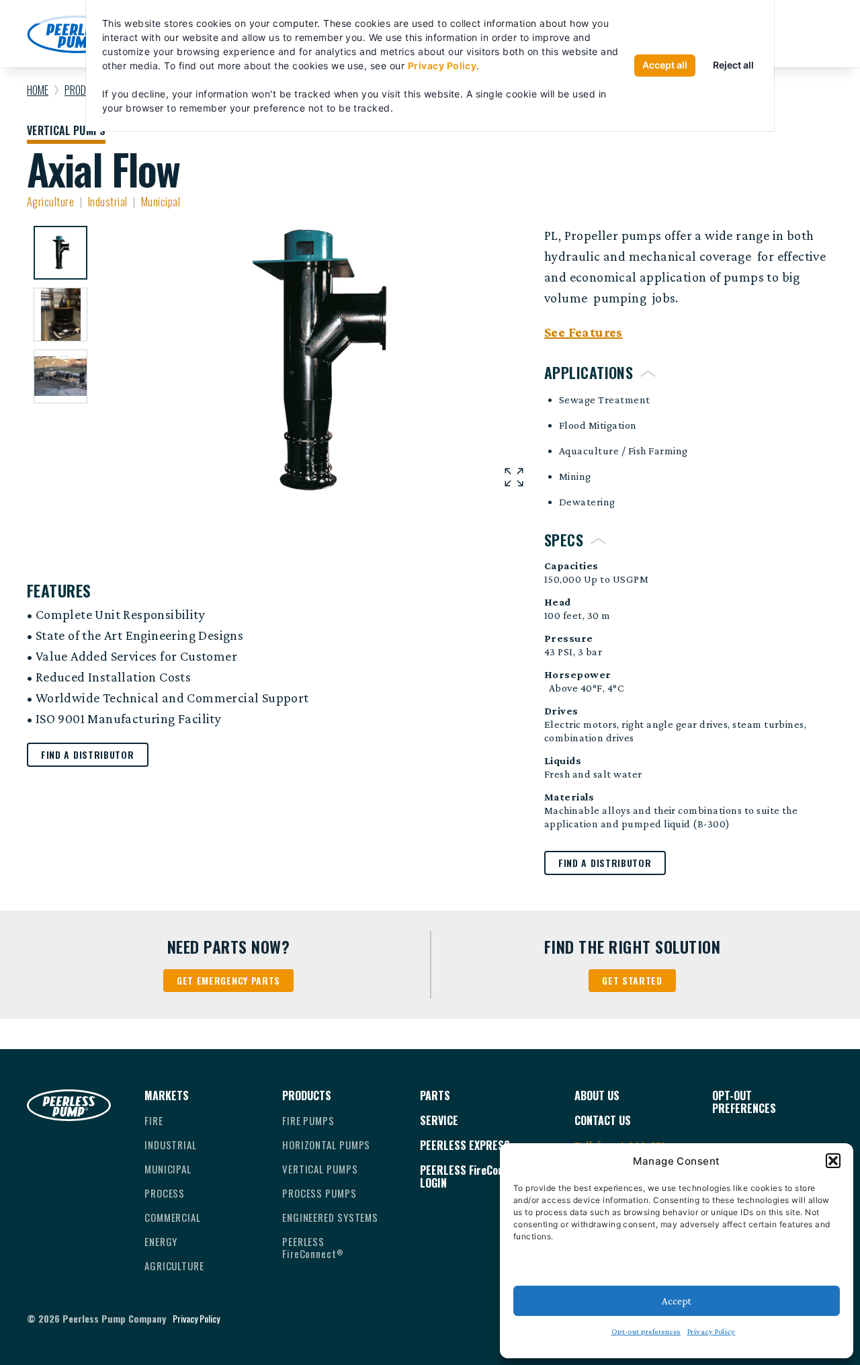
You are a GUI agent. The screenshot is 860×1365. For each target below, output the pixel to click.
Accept (676, 1301)
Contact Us (602, 1120)
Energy (160, 1241)
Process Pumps (319, 1193)
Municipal (167, 1169)
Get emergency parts (228, 980)
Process (164, 1193)
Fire (153, 1120)
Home (37, 90)
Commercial (172, 1217)
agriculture (50, 202)
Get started (632, 980)
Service (439, 1120)
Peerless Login (475, 1177)
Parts (435, 1095)
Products (306, 1095)
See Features (583, 332)
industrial (108, 202)
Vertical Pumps (66, 131)
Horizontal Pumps (326, 1145)
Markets (166, 1095)
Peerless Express (465, 1145)
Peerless (312, 1247)
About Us (596, 1095)
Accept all (664, 65)
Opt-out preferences (646, 1331)
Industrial (170, 1145)
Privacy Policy (711, 1331)
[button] (833, 1160)
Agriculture (174, 1265)
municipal (160, 202)
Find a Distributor (605, 863)
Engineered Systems (330, 1217)
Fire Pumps (308, 1120)
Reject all (733, 65)
